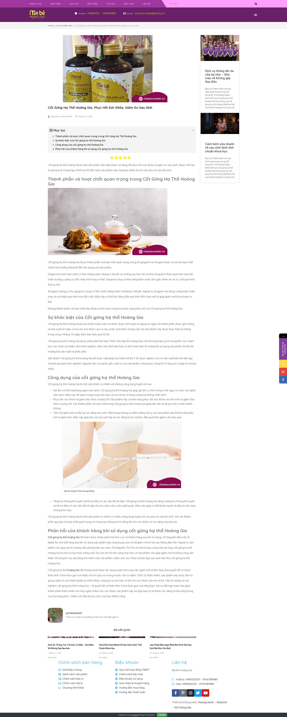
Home (51, 25)
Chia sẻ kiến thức (64, 25)
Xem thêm (52, 658)
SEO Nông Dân (182, 707)
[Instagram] (190, 693)
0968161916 (93, 13)
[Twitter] (198, 693)
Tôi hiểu (162, 715)
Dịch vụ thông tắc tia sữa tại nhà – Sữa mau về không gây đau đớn (219, 76)
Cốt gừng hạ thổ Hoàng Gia (64, 537)
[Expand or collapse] (193, 130)
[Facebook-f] (175, 693)
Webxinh (222, 702)
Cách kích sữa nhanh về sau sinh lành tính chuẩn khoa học (219, 147)
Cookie (135, 715)
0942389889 (109, 13)
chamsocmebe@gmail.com (150, 13)
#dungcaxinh (206, 702)
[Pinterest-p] (183, 693)
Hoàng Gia (73, 570)
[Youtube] (205, 693)
